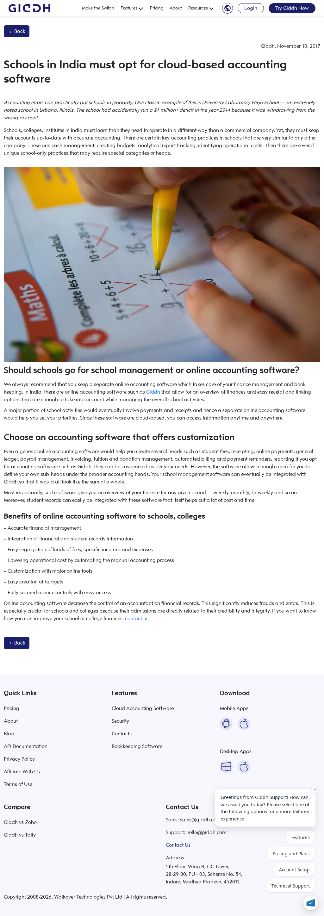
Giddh (153, 392)
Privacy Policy (19, 759)
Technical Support (290, 886)
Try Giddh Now (292, 8)
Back (19, 31)
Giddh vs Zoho (20, 822)
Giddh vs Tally (20, 835)
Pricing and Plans (291, 854)
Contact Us (178, 845)
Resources (198, 8)
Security (120, 721)
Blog (9, 734)
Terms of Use (18, 784)
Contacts (122, 734)
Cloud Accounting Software (143, 708)
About (176, 8)
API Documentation (25, 746)
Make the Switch (98, 8)
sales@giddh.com (200, 820)
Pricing (156, 8)
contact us (136, 618)
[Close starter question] (315, 789)
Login (250, 8)
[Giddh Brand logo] (29, 8)
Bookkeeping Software (137, 746)
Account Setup (294, 870)
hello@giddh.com (206, 832)
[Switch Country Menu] (227, 8)
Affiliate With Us (22, 772)
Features (129, 8)
